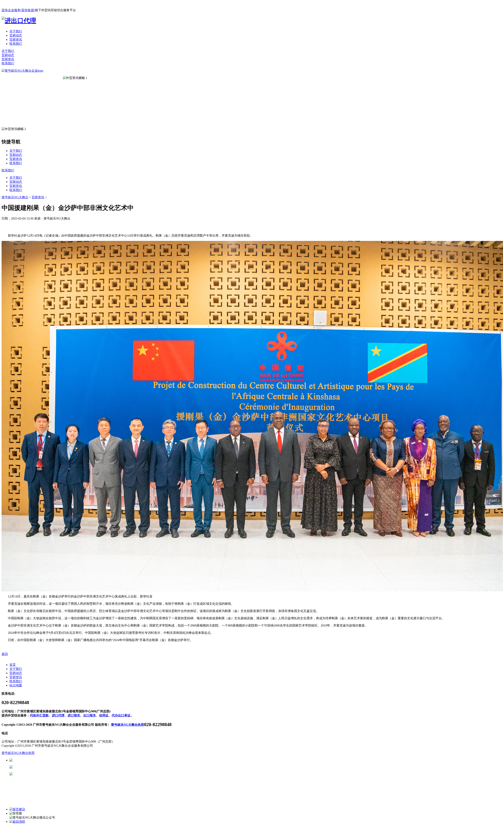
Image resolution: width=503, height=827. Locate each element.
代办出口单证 (121, 715)
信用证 (103, 715)
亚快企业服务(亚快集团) (18, 10)
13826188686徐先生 (43, 760)
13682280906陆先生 (43, 774)
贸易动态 (15, 35)
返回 (5, 654)
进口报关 (74, 715)
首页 (12, 664)
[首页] (22, 70)
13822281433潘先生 (43, 767)
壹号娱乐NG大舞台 (15, 197)
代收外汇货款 (39, 715)
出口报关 (89, 715)
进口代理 (58, 715)
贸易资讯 (15, 39)
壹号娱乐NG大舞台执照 (127, 724)
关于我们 (15, 31)
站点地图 (15, 685)
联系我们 (15, 43)
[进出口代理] (19, 20)
